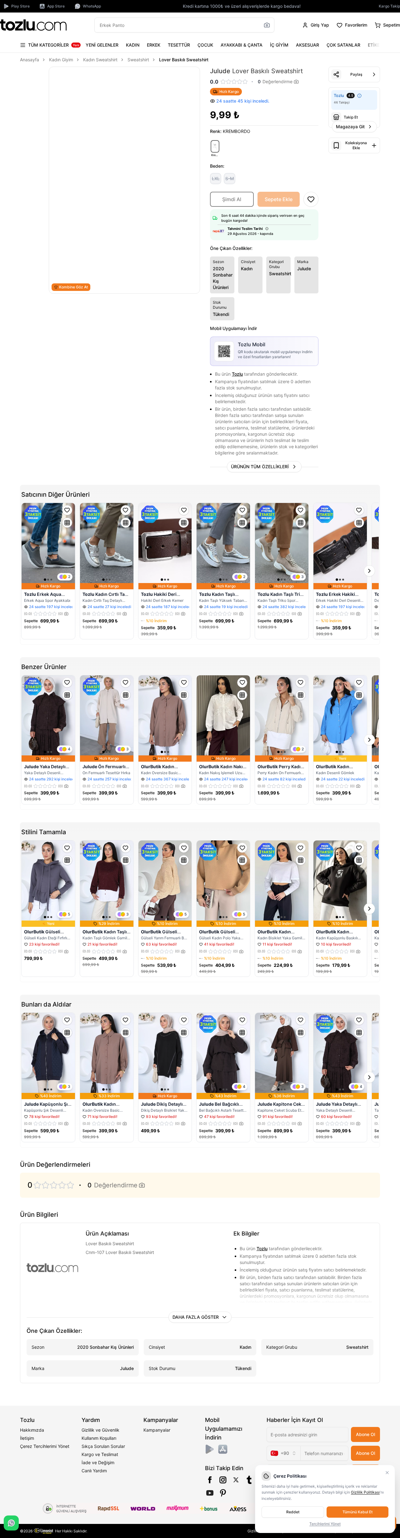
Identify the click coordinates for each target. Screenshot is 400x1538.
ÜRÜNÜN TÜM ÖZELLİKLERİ (260, 466)
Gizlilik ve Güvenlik (100, 1430)
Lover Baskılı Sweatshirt (183, 59)
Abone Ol (365, 1434)
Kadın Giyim (61, 59)
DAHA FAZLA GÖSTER (195, 1317)
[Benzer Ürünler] (67, 523)
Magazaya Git (350, 126)
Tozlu (237, 374)
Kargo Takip (389, 6)
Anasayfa (29, 59)
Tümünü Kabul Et (357, 1512)
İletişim (27, 1438)
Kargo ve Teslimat (100, 1454)
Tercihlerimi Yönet (325, 1523)
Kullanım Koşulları (99, 1438)
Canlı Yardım (94, 1470)
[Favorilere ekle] (67, 510)
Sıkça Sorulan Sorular (103, 1446)
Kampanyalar (156, 1430)
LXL (216, 178)
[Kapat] (387, 1472)
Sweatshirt (138, 59)
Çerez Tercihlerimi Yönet (44, 1446)
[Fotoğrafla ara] (267, 25)
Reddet (292, 1512)
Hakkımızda (32, 1430)
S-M (229, 178)
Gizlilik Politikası (365, 1492)
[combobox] (283, 1453)
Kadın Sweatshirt (100, 59)
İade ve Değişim (98, 1462)
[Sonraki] (374, 45)
